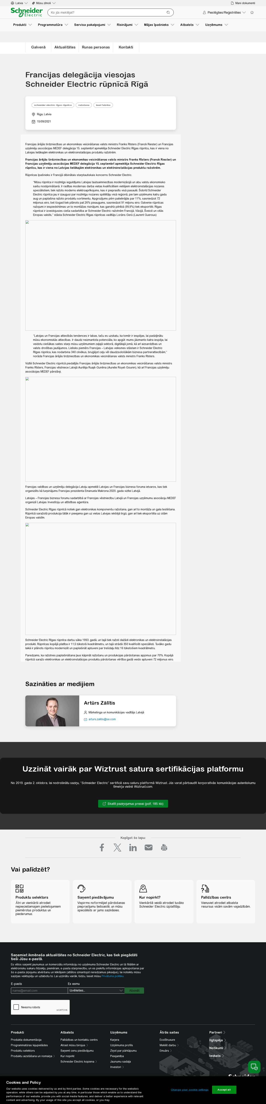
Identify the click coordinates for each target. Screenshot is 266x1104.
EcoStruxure (167, 1039)
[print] (164, 847)
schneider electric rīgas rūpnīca (53, 105)
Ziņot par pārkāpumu (123, 1050)
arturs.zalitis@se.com (102, 719)
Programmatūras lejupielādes (29, 1045)
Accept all (224, 1089)
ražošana (83, 105)
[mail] (148, 847)
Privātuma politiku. (113, 976)
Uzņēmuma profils (121, 1045)
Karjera (114, 1039)
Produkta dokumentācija (26, 1039)
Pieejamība (117, 1056)
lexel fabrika (103, 105)
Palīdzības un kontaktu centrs (79, 1039)
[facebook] (102, 847)
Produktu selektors (23, 1050)
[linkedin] (133, 847)
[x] (117, 847)
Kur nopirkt (67, 1056)
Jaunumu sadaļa (120, 1061)
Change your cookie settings (190, 1089)
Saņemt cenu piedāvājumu (77, 1050)
